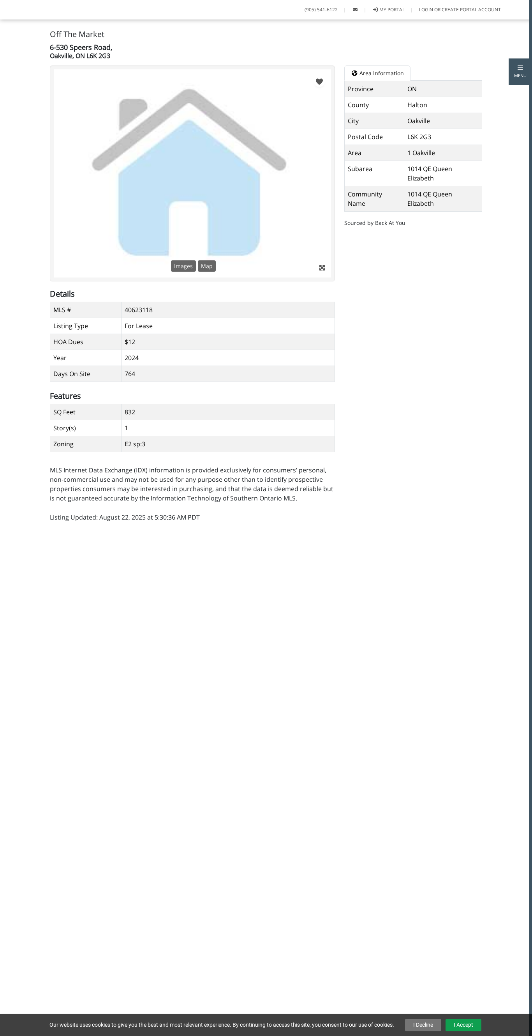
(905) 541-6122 (321, 9)
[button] (520, 71)
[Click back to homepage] (9, 9)
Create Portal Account (471, 9)
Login (426, 9)
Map (207, 266)
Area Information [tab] (381, 73)
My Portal (391, 9)
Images (183, 266)
